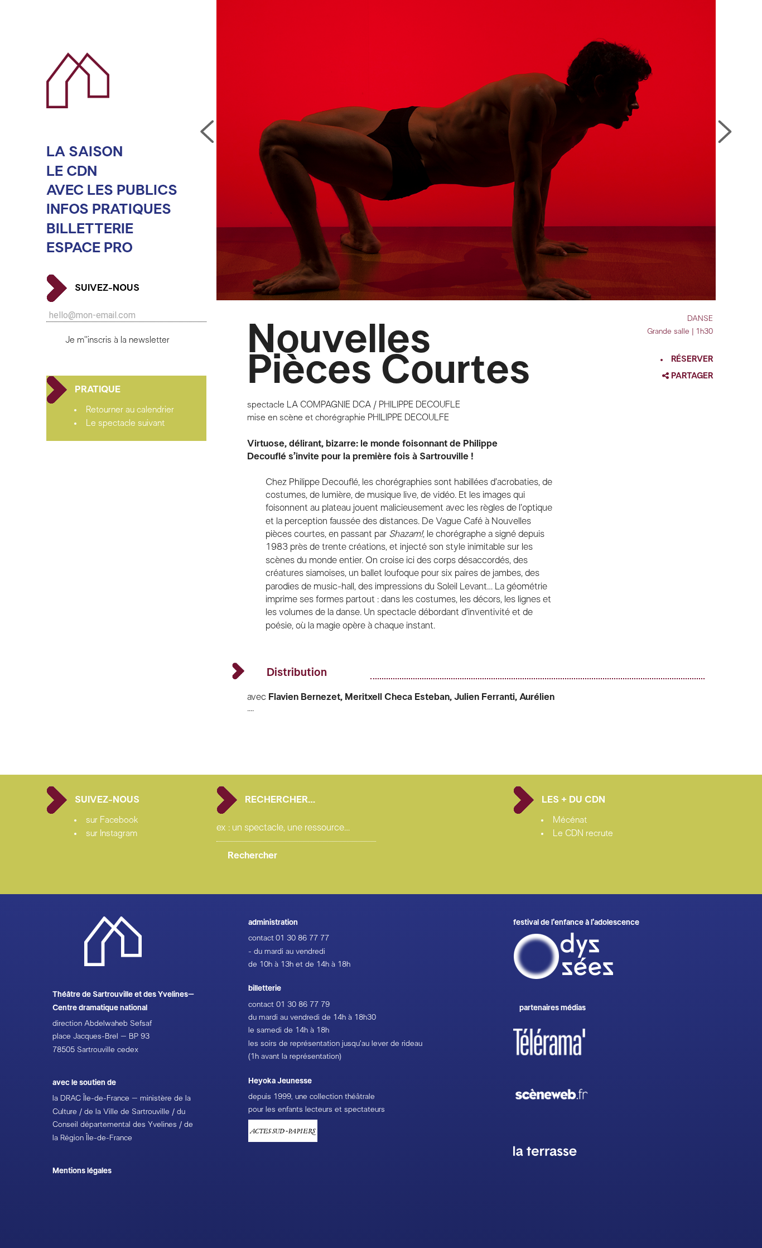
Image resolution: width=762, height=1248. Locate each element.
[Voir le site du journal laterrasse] (553, 1169)
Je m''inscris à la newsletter (117, 339)
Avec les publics (111, 190)
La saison (84, 152)
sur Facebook (112, 819)
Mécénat (570, 819)
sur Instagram (111, 833)
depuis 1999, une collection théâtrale (311, 1097)
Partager (691, 376)
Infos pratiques (108, 209)
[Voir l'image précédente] (725, 132)
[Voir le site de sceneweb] (561, 1117)
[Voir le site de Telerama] (560, 1060)
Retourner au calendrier (130, 409)
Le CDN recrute (583, 833)
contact (261, 938)
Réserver (692, 359)
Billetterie (89, 229)
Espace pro (89, 248)
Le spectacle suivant (125, 423)
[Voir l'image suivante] (207, 132)
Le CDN (71, 171)
